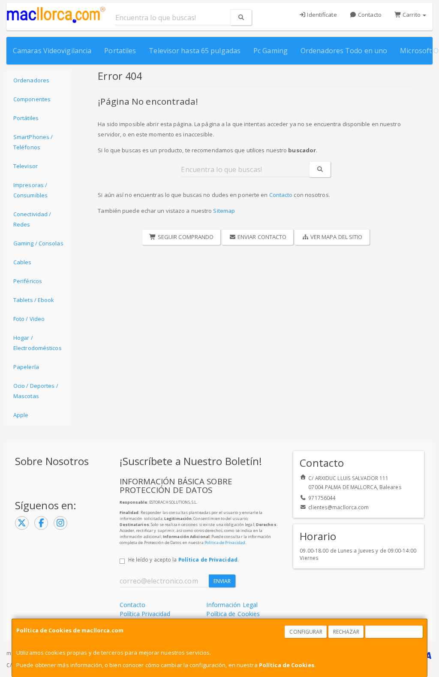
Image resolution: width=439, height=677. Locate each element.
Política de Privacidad (224, 542)
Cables (22, 262)
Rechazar (346, 631)
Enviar (222, 581)
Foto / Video (29, 319)
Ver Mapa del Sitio (336, 237)
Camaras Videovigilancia (52, 50)
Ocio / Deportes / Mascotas (35, 391)
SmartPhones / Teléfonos (33, 142)
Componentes (32, 99)
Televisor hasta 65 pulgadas (195, 50)
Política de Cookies (286, 665)
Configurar (305, 631)
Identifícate (321, 14)
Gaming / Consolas (38, 243)
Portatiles (120, 50)
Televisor (25, 166)
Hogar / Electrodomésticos (37, 343)
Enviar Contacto (261, 237)
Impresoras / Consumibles (30, 190)
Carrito (411, 14)
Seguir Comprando (185, 237)
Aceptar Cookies (394, 631)
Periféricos (27, 281)
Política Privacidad (145, 614)
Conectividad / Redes (32, 219)
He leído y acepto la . (183, 559)
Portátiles (26, 118)
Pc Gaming (270, 50)
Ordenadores (31, 80)
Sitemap (224, 211)
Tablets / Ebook (33, 300)
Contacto (369, 14)
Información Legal (232, 605)
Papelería (26, 367)
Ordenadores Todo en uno (344, 50)
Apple (21, 415)
